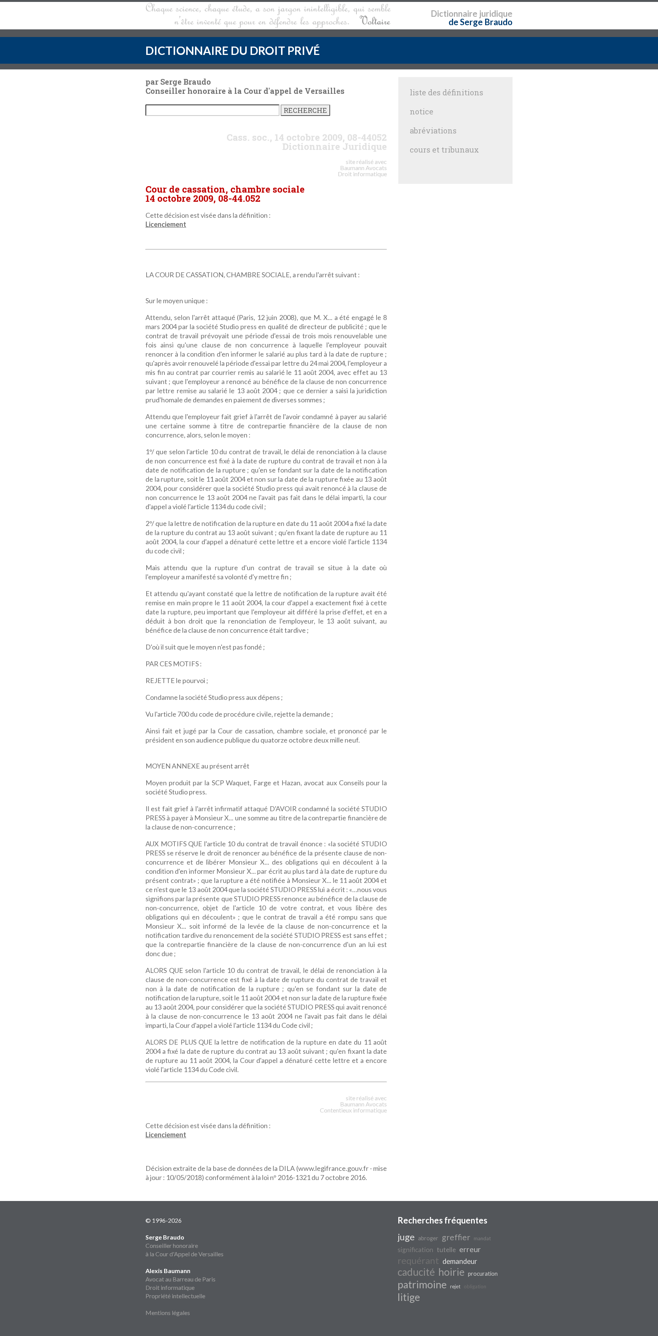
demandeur (459, 1261)
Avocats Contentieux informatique (353, 1107)
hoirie (451, 1272)
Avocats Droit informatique (362, 170)
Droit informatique (170, 1287)
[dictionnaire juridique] (268, 16)
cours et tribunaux (444, 149)
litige (409, 1297)
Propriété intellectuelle (175, 1295)
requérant (418, 1260)
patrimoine (422, 1284)
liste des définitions (446, 92)
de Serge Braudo (481, 22)
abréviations (433, 130)
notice (421, 111)
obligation (475, 1286)
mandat (482, 1238)
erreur (470, 1249)
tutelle (446, 1250)
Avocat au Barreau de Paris (180, 1279)
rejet (455, 1286)
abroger (428, 1238)
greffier (456, 1237)
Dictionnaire (454, 13)
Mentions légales (167, 1312)
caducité (416, 1272)
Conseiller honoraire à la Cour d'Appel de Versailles (184, 1245)
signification (415, 1250)
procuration (483, 1273)
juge (406, 1236)
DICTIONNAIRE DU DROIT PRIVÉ (232, 50)
